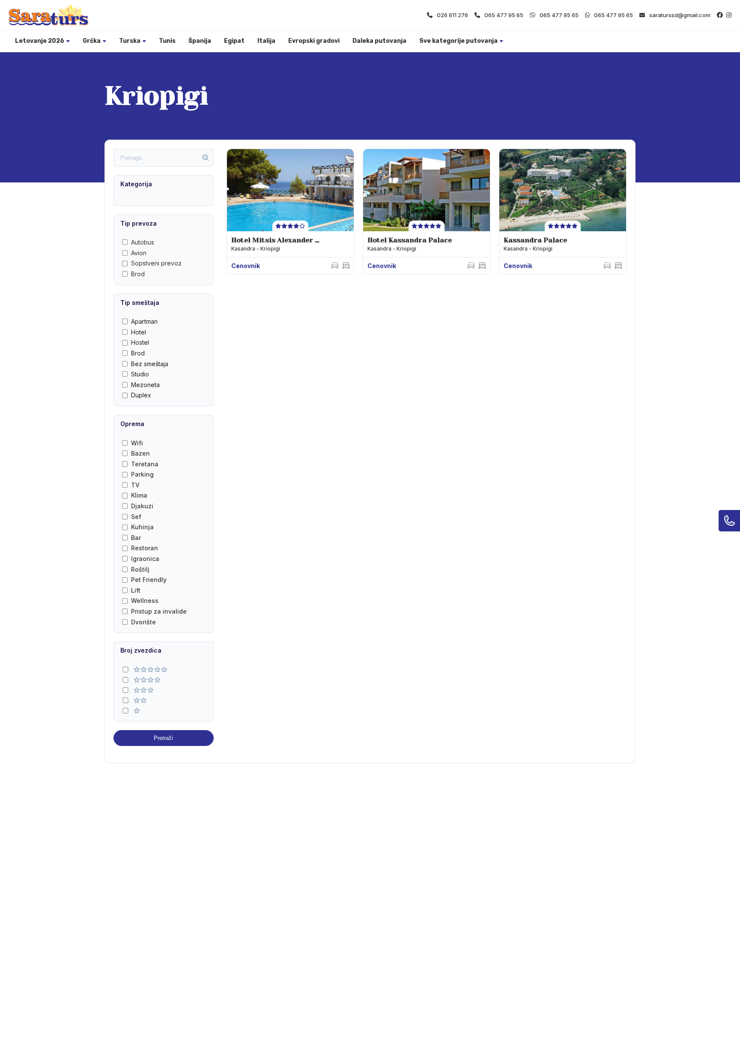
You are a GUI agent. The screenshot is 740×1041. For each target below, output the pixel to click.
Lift (135, 590)
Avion (138, 253)
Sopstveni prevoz (156, 263)
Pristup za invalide (159, 611)
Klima (139, 495)
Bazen (140, 453)
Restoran (144, 548)
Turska (129, 41)
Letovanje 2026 (39, 41)
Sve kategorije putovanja (458, 41)
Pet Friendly (149, 579)
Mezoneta (145, 384)
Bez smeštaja (149, 363)
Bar (136, 537)
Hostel (140, 342)
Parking (142, 474)
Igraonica (145, 558)
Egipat (234, 41)
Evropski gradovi (314, 41)
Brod (138, 273)
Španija (199, 41)
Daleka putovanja (379, 41)
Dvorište (143, 622)
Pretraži (163, 738)
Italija (266, 41)
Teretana (144, 464)
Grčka (92, 41)
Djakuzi (142, 506)
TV (135, 485)
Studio (140, 374)
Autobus (142, 242)
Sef (136, 516)
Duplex (141, 395)
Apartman (144, 321)
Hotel (138, 332)
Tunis (167, 41)
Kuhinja (142, 527)
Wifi (137, 443)
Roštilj (140, 569)
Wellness (144, 600)
